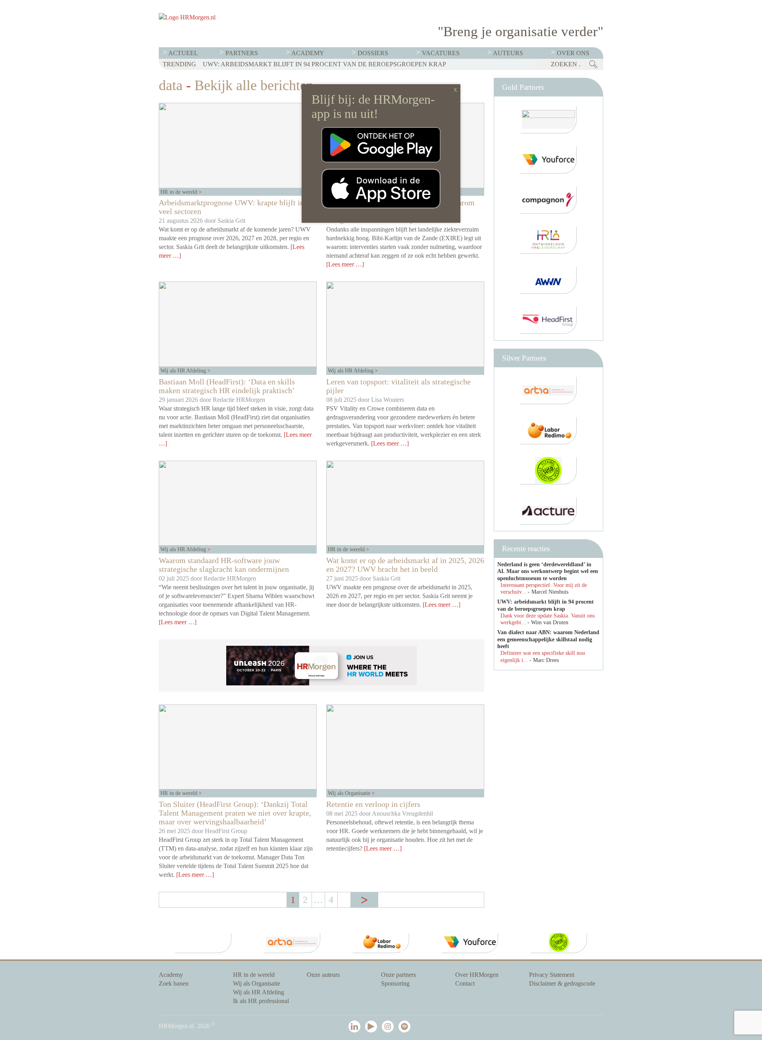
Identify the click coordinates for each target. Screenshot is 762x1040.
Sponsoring (395, 983)
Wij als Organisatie (350, 793)
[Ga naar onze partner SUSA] (548, 470)
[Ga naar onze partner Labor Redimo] (548, 430)
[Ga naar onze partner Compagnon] (548, 200)
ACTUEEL (183, 53)
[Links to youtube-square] (372, 1027)
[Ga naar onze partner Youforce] (548, 160)
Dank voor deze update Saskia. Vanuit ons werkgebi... (547, 618)
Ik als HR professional (261, 1001)
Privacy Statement (551, 974)
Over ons (573, 53)
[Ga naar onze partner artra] (548, 390)
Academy (307, 53)
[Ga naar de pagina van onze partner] (203, 943)
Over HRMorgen (476, 974)
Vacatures (441, 53)
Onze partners (398, 974)
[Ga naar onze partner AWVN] (548, 280)
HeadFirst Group (226, 831)
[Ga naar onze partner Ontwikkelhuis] (548, 240)
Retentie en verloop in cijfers (373, 804)
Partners (241, 53)
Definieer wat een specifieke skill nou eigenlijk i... (542, 656)
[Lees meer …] (345, 264)
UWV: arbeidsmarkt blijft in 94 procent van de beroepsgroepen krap (324, 64)
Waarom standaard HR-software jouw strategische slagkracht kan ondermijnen (224, 564)
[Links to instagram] (389, 1027)
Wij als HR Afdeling (184, 370)
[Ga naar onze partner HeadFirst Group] (548, 320)
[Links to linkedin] (356, 1027)
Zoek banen (174, 983)
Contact (465, 983)
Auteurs (508, 53)
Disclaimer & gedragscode (562, 983)
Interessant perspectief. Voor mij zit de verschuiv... (543, 588)
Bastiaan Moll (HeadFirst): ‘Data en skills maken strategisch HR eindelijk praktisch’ (227, 386)
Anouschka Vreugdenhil (402, 813)
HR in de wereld (179, 192)
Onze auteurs (323, 974)
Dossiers (373, 53)
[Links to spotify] (406, 1027)
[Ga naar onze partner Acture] (548, 511)
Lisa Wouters (387, 399)
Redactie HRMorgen (239, 399)
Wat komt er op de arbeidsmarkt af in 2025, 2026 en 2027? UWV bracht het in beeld (405, 564)
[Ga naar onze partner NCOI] (548, 119)
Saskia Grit (231, 220)
